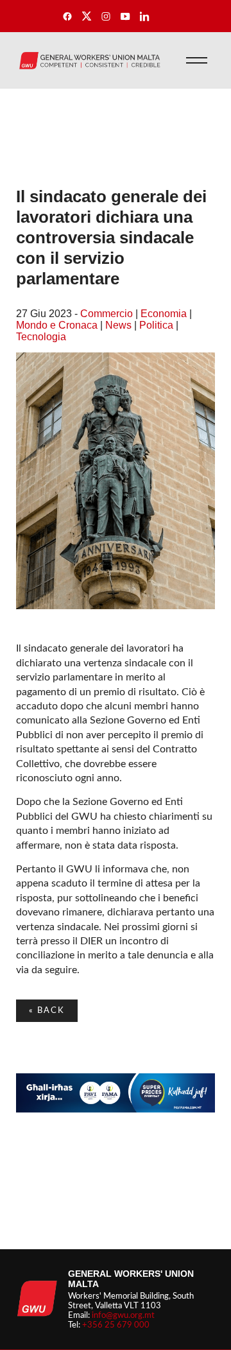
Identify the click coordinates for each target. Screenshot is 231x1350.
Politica (156, 325)
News (118, 325)
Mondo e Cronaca (57, 325)
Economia (164, 313)
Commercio (106, 313)
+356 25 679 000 (116, 1325)
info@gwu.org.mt (123, 1315)
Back (47, 1010)
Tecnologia (41, 336)
